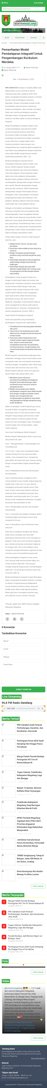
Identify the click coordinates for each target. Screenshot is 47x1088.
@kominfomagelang (13, 988)
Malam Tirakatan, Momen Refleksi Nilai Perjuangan (29, 789)
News (7, 38)
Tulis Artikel (38, 3)
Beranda (4, 43)
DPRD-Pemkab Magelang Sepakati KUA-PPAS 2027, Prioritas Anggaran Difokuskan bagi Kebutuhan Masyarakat (30, 824)
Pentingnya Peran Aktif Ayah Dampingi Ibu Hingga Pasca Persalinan (30, 744)
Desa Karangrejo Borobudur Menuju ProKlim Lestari (30, 873)
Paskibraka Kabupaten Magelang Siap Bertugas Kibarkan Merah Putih (28, 805)
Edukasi (33, 38)
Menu (5, 3)
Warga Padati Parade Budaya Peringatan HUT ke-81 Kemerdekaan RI (30, 759)
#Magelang (30, 1025)
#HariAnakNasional (23, 1022)
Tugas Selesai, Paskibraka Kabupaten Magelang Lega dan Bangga (29, 775)
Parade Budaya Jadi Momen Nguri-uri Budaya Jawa (25, 937)
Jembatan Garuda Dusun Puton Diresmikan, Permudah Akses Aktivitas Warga (30, 843)
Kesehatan (19, 38)
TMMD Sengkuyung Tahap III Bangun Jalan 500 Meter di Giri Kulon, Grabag (30, 858)
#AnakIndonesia (12, 1028)
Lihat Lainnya (38, 886)
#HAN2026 (9, 1022)
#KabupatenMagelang (14, 1025)
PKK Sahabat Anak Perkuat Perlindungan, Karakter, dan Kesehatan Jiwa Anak (30, 728)
